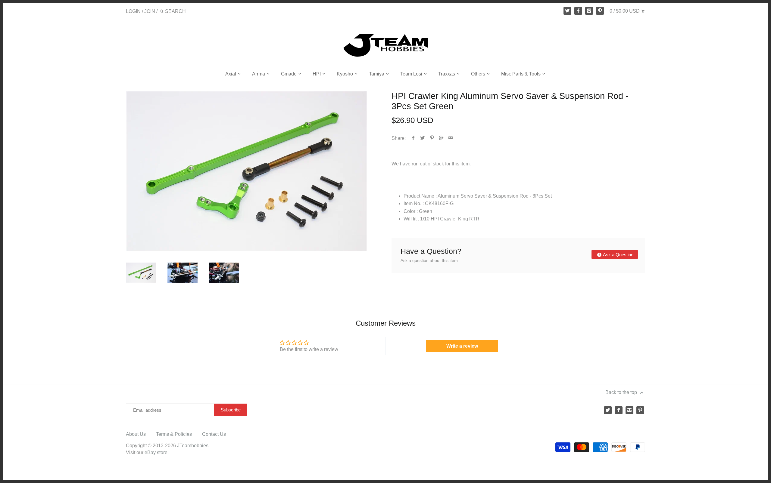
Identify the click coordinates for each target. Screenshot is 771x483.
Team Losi (411, 73)
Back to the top (621, 392)
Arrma (259, 73)
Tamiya (377, 73)
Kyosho (345, 73)
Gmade (289, 73)
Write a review (462, 346)
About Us (136, 434)
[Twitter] (567, 11)
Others (478, 73)
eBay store (156, 452)
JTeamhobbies (192, 445)
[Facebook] (578, 11)
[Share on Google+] (441, 138)
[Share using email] (451, 138)
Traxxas (447, 73)
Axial (231, 73)
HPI (317, 73)
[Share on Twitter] (423, 138)
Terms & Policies (174, 434)
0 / (625, 11)
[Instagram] (589, 11)
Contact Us (214, 434)
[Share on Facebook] (413, 138)
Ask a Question (617, 254)
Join (149, 11)
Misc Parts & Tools (521, 73)
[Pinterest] (600, 11)
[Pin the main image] (432, 138)
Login (133, 11)
